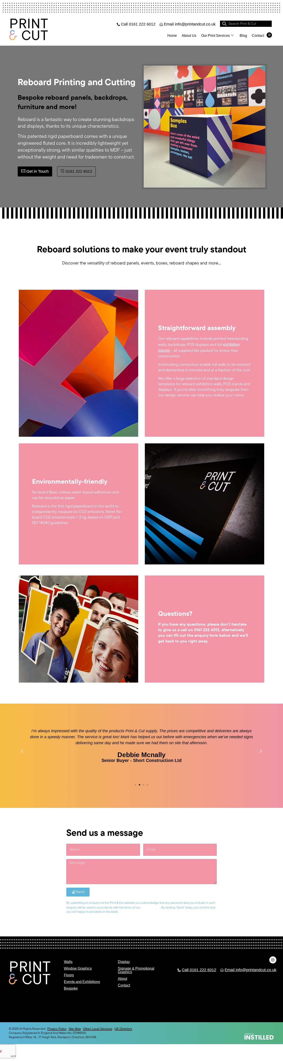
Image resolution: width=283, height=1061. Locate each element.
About (122, 979)
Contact (258, 35)
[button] (22, 751)
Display (124, 962)
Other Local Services (97, 1028)
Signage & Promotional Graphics (136, 970)
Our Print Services (215, 35)
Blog (243, 35)
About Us (189, 35)
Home (172, 35)
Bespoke (71, 988)
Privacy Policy (57, 1028)
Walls (68, 962)
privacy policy (150, 907)
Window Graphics (78, 968)
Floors (69, 975)
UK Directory (123, 1028)
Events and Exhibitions (82, 982)
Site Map (75, 1028)
